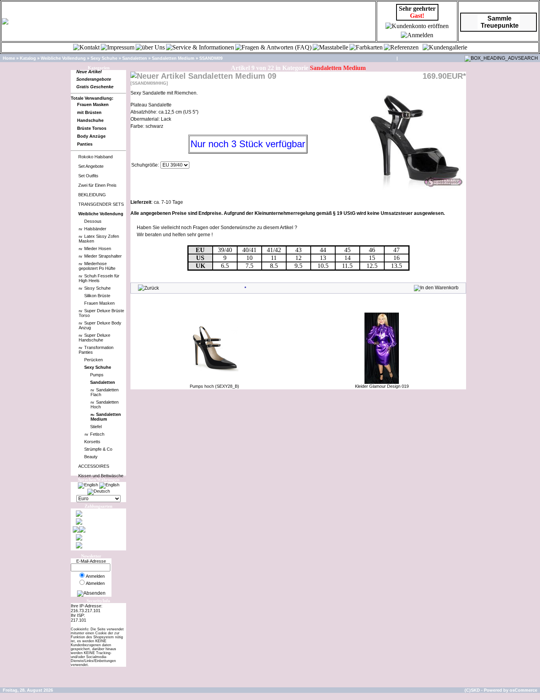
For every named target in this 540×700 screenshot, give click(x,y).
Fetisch (97, 434)
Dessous (93, 221)
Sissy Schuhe (97, 288)
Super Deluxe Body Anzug (100, 325)
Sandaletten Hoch (105, 404)
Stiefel (96, 426)
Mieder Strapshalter (103, 256)
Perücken (93, 359)
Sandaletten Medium (173, 58)
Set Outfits (88, 175)
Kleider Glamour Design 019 (382, 386)
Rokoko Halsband (95, 156)
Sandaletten (134, 58)
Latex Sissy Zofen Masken (99, 238)
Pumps (97, 374)
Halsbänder (95, 228)
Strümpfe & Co (98, 449)
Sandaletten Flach (105, 392)
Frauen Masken (99, 303)
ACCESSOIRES (93, 466)
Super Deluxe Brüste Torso (101, 313)
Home (9, 58)
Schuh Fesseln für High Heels (99, 278)
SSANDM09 (211, 58)
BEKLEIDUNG (92, 194)
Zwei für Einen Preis (97, 185)
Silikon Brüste (97, 295)
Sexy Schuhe (104, 58)
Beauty (91, 456)
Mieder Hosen (97, 248)
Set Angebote (91, 166)
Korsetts (92, 441)
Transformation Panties (96, 350)
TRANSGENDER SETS (101, 204)
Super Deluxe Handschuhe (94, 337)
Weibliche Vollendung (63, 58)
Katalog (28, 58)
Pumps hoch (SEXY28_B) (214, 386)
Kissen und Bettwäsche (100, 475)
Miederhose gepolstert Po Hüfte (97, 266)
